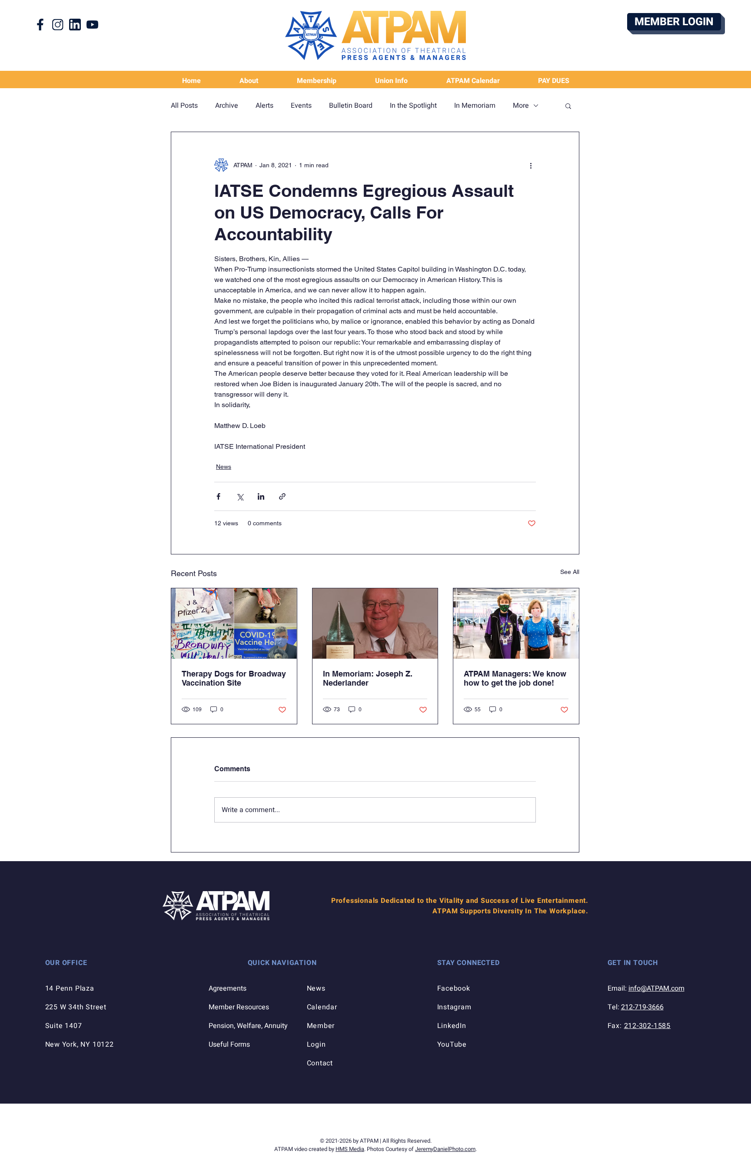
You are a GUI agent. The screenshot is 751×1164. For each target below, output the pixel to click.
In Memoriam (474, 105)
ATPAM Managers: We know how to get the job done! (515, 678)
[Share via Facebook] (218, 496)
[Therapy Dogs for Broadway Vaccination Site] (234, 623)
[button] (391, 81)
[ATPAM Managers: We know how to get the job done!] (516, 623)
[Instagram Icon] (57, 24)
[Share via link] (282, 496)
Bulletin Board (350, 105)
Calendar (322, 1007)
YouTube (452, 1044)
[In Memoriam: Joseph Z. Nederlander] (375, 623)
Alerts (264, 105)
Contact (320, 1063)
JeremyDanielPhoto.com (445, 1149)
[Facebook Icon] (40, 24)
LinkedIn (451, 1026)
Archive (226, 105)
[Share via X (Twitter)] (240, 496)
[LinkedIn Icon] (75, 24)
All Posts (184, 105)
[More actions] (530, 165)
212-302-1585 (647, 1026)
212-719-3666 (642, 1007)
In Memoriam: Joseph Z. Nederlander (367, 678)
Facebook (453, 988)
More (521, 105)
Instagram (454, 1007)
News (223, 466)
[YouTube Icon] (92, 24)
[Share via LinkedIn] (261, 496)
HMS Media (350, 1149)
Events (301, 105)
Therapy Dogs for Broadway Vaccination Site (234, 678)
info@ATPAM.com (656, 988)
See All (569, 571)
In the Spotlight (413, 105)
